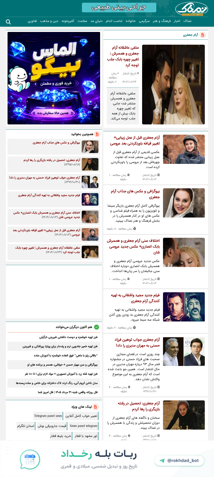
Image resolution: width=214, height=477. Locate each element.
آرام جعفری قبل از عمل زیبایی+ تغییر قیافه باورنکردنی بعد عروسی (135, 140)
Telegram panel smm (48, 416)
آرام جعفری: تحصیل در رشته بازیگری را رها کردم (139, 406)
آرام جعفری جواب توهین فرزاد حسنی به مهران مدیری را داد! (137, 342)
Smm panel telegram (83, 426)
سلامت (82, 21)
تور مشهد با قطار (86, 436)
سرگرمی (144, 21)
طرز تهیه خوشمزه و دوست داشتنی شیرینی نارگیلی (68, 337)
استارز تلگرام (25, 426)
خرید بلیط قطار (60, 436)
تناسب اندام (114, 21)
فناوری (32, 21)
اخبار (177, 21)
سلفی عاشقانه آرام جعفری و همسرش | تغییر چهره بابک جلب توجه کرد (123, 56)
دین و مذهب (49, 21)
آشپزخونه (68, 21)
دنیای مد (96, 21)
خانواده (131, 21)
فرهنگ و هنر (162, 21)
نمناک (187, 21)
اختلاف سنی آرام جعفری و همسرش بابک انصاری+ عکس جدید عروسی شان (133, 246)
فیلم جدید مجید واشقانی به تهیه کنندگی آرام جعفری (135, 298)
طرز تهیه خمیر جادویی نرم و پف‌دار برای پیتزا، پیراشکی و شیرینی (60, 346)
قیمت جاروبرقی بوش (52, 426)
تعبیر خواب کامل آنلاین (81, 416)
